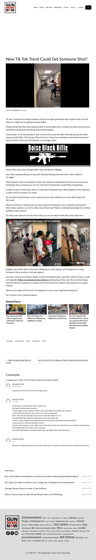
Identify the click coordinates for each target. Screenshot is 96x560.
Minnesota (53, 531)
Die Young (10, 341)
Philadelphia (38, 534)
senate (85, 537)
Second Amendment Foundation (50, 537)
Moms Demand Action (66, 531)
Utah (46, 540)
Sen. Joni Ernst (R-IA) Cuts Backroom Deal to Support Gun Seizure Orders (63, 360)
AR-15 (49, 517)
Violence (50, 540)
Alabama (44, 517)
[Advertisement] (48, 35)
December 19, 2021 (18, 384)
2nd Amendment (31, 517)
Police (44, 533)
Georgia (36, 524)
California (72, 518)
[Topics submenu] (75, 7)
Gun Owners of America (75, 524)
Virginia (55, 540)
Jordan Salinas (25, 531)
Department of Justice (62, 521)
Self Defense (23, 110)
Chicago (25, 521)
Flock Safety (25, 524)
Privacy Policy (66, 553)
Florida (30, 524)
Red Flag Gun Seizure (68, 533)
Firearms (80, 521)
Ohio (88, 531)
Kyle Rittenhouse (34, 531)
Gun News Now (45, 553)
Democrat (52, 521)
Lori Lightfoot (42, 531)
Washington (60, 540)
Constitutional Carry (37, 521)
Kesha (28, 341)
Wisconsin (66, 540)
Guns (84, 524)
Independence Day (67, 528)
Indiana (75, 528)
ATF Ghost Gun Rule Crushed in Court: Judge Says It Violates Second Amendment (39, 483)
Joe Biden (82, 528)
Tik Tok (44, 341)
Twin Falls (29, 540)
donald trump (72, 521)
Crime (47, 521)
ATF (62, 517)
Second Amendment (31, 537)
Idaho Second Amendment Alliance (46, 528)
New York (75, 531)
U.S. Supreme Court (38, 540)
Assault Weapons (55, 517)
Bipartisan (65, 517)
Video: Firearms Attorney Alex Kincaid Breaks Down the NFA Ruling (33, 495)
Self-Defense (36, 341)
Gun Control (61, 524)
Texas (24, 540)
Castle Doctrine (80, 517)
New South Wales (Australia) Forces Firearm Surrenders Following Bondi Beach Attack (41, 476)
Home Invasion (19, 341)
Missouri (58, 531)
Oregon (23, 533)
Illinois (59, 528)
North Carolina (82, 531)
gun (52, 524)
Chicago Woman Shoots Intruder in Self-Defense (25, 489)
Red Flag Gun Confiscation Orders (54, 533)
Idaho (33, 528)
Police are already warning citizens (33, 280)
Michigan (48, 531)
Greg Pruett (15, 110)
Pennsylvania (30, 534)
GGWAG (42, 524)
